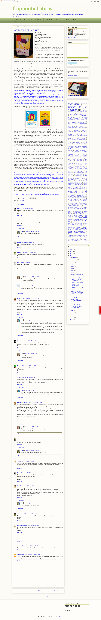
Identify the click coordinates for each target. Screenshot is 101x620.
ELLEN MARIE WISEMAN (78, 143)
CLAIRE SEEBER (76, 133)
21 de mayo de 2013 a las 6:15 (32, 390)
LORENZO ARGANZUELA (80, 187)
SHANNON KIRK (81, 231)
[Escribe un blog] (31, 198)
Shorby (19, 472)
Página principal (17, 19)
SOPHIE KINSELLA (73, 232)
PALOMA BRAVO (78, 213)
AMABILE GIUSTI (73, 114)
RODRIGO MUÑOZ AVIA (80, 225)
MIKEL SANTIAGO (72, 204)
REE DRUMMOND (77, 221)
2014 (71, 253)
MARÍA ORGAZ (71, 195)
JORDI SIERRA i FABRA (73, 167)
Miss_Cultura (20, 298)
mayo (72, 272)
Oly (18, 485)
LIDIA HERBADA (78, 184)
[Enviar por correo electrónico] (29, 198)
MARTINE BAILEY (82, 196)
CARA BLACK (71, 129)
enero (72, 317)
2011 (71, 322)
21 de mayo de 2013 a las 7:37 (27, 461)
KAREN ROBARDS (79, 174)
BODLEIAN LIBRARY (73, 125)
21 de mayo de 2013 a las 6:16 (32, 426)
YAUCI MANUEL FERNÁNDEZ (81, 240)
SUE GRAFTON (83, 232)
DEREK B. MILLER (71, 138)
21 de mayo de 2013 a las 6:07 (32, 276)
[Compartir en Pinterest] (35, 198)
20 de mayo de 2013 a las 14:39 (31, 298)
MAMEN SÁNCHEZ (73, 191)
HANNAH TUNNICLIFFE (81, 156)
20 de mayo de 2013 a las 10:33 (29, 220)
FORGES (77, 148)
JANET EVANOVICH (80, 162)
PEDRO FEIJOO (77, 215)
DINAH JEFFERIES (72, 139)
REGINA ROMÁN (79, 223)
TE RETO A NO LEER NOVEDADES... (76, 307)
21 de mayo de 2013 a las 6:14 (32, 353)
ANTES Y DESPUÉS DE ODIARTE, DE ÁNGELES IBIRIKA (77, 284)
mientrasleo (20, 513)
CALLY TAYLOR (82, 127)
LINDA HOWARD (76, 186)
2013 (71, 255)
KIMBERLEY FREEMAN (80, 178)
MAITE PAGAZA (81, 190)
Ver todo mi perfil (72, 37)
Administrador (20, 554)
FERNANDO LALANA (74, 147)
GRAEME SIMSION (81, 154)
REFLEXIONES (38, 19)
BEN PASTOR (83, 123)
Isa (22, 231)
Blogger (60, 616)
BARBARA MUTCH (82, 122)
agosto (73, 266)
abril (72, 310)
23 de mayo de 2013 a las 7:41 (35, 285)
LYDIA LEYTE (82, 188)
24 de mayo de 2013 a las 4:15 (35, 525)
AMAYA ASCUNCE (83, 114)
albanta (19, 377)
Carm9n (19, 252)
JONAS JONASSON (80, 166)
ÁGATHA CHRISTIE (73, 104)
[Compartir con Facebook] (34, 198)
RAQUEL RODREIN (79, 219)
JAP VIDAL (70, 163)
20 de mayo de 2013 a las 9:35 (29, 208)
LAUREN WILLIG (78, 183)
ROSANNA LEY (71, 227)
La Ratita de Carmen (22, 525)
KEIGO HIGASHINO (78, 176)
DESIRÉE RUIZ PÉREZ (81, 138)
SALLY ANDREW (79, 227)
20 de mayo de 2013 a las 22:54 (29, 365)
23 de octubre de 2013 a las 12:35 (30, 545)
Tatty (18, 461)
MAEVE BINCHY (71, 190)
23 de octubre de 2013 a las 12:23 (30, 537)
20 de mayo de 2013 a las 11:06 (27, 242)
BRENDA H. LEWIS (80, 126)
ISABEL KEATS (80, 158)
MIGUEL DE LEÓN (73, 203)
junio (72, 270)
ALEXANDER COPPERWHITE (80, 111)
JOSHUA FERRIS (78, 168)
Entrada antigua (58, 591)
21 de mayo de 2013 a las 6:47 (32, 450)
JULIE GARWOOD (78, 172)
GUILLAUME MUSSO (73, 155)
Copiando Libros (32, 8)
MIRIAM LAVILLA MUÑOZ (74, 205)
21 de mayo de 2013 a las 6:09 (34, 402)
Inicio (39, 591)
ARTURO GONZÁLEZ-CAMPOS (76, 121)
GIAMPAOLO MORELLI (73, 151)
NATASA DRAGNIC (72, 208)
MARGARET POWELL (81, 192)
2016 (71, 249)
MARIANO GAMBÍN (72, 196)
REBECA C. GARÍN (77, 220)
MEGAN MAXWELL (81, 198)
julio (72, 268)
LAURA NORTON (78, 180)
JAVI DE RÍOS (78, 163)
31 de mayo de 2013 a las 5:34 (32, 503)
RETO (86, 223)
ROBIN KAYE (79, 224)
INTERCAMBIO (28, 19)
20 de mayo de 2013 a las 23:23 (28, 377)
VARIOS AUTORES (74, 239)
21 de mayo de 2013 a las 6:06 (32, 231)
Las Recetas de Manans (23, 439)
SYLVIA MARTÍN (81, 236)
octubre (73, 262)
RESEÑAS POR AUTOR (70, 19)
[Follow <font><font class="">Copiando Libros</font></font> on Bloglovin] (72, 64)
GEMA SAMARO (80, 150)
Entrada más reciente (19, 591)
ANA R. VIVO (78, 117)
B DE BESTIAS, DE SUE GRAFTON (77, 296)
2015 (71, 251)
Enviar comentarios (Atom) (42, 596)
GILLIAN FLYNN (79, 152)
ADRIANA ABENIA (82, 103)
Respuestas (21, 228)
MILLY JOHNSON (82, 204)
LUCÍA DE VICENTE (72, 188)
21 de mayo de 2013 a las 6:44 (36, 439)
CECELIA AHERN (76, 131)
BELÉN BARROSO (72, 123)
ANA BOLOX (73, 115)
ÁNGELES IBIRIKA (78, 118)
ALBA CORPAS (82, 106)
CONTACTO (58, 19)
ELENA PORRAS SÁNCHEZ (74, 142)
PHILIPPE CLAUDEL (77, 216)
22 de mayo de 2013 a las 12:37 (31, 513)
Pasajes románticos (22, 402)
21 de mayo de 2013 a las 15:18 (28, 472)
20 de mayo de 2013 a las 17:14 (28, 340)
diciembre (73, 257)
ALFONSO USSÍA (71, 113)
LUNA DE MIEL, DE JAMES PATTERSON (76, 300)
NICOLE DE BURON (78, 209)
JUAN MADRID (79, 170)
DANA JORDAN (84, 135)
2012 (71, 319)
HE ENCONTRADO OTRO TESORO (75, 303)
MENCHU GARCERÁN (80, 200)
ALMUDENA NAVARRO (82, 113)
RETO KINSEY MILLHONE (20, 22)
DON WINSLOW (82, 139)
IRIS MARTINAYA (71, 158)
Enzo (18, 242)
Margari (19, 365)
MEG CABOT (71, 198)
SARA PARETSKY (76, 228)
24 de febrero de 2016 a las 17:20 (32, 554)
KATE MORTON (78, 175)
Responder (19, 215)
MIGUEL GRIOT (82, 203)
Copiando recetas (72, 75)
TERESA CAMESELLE (73, 238)
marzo (73, 312)
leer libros (19, 561)
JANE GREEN (22, 200)
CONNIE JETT (76, 135)
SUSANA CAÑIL (77, 235)
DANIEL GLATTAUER (74, 137)
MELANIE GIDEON (73, 199)
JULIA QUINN (78, 171)
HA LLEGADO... (49, 19)
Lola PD (19, 208)
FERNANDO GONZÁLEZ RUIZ (81, 146)
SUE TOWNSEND (73, 233)
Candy (18, 340)
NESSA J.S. (80, 208)
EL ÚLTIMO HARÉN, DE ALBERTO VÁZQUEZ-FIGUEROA (77, 279)
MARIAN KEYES (81, 195)
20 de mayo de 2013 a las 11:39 (29, 252)
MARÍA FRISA (71, 194)
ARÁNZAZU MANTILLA (81, 119)
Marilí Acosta (20, 262)
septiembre (74, 264)
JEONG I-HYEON (78, 164)
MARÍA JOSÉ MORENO (81, 194)
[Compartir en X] (32, 198)
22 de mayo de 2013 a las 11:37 (26, 485)
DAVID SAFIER (83, 137)
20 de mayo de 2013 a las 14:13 (31, 262)
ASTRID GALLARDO (72, 122)
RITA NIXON (72, 224)
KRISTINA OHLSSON (73, 179)
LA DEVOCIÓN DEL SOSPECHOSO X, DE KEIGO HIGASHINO (77, 293)
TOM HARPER (84, 238)
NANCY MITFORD (82, 207)
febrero (73, 314)
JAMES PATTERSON (77, 159)
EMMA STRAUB (76, 144)
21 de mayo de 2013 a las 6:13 (32, 320)
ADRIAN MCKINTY (72, 103)
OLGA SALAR (78, 211)
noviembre (74, 259)
